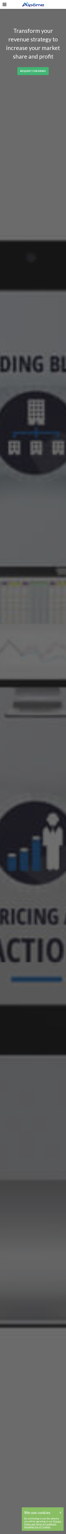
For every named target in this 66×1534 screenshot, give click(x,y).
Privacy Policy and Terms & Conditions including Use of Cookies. (42, 1524)
